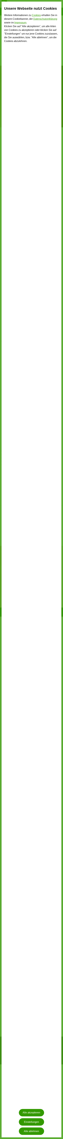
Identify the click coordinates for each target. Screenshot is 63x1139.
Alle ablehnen (31, 1131)
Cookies (36, 15)
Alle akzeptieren (31, 1112)
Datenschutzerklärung (45, 19)
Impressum (20, 22)
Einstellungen (31, 1122)
